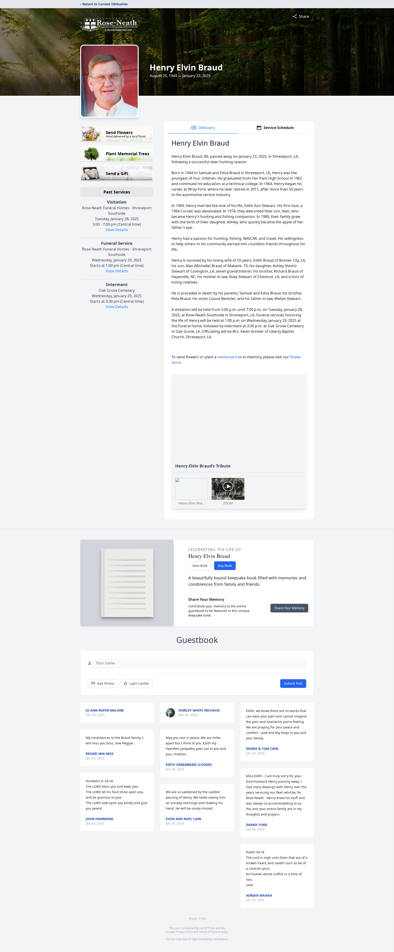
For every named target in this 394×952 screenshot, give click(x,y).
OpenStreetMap (202, 939)
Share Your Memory (289, 608)
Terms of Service (209, 932)
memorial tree (229, 356)
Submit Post (293, 683)
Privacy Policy (184, 932)
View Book (199, 565)
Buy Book (225, 565)
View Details (117, 229)
